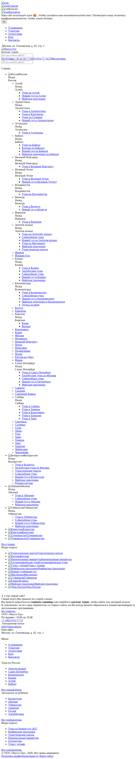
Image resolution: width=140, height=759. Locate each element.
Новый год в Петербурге (36, 381)
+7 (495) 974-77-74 (24, 58)
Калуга (19, 307)
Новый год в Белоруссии (29, 476)
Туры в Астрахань (32, 132)
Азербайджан (16, 714)
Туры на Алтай (30, 92)
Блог (11, 37)
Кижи (25, 323)
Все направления (11, 689)
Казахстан (28, 529)
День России (33, 586)
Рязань (19, 360)
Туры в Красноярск (33, 412)
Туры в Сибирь (31, 406)
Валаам (26, 326)
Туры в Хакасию (31, 415)
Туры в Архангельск (34, 111)
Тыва (18, 437)
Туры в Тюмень (31, 409)
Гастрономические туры (53, 562)
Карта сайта (46, 756)
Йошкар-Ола (22, 255)
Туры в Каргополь (32, 114)
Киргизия (27, 532)
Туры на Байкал (31, 144)
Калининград (16, 674)
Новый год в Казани (34, 277)
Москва (19, 335)
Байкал (12, 683)
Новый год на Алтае (34, 95)
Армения (13, 707)
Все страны (8, 544)
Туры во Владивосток (34, 194)
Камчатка (20, 310)
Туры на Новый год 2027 (22, 728)
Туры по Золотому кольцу (37, 234)
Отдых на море (30, 304)
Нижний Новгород (26, 341)
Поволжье (21, 347)
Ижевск (19, 252)
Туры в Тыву (29, 418)
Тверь (18, 430)
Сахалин (20, 390)
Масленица (30, 574)
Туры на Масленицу (33, 243)
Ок (4, 21)
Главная (13, 5)
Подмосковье (22, 350)
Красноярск (22, 329)
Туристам (13, 30)
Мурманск (21, 338)
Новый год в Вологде (34, 209)
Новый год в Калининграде (38, 298)
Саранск (20, 387)
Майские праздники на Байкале (40, 154)
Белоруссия (15, 698)
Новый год (30, 571)
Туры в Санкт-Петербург (36, 372)
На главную (8, 611)
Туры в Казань (30, 267)
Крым (18, 332)
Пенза (18, 344)
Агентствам (15, 33)
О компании (15, 27)
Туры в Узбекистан (26, 516)
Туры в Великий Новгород (37, 166)
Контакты (14, 12)
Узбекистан (15, 704)
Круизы (24, 556)
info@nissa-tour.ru (11, 626)
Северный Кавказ (25, 393)
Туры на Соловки (32, 117)
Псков (18, 354)
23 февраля (30, 577)
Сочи (18, 427)
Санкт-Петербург (18, 671)
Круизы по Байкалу (33, 148)
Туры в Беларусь (24, 464)
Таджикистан (34, 535)
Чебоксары (21, 449)
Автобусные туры (32, 271)
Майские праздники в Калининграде (43, 301)
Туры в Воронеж (31, 221)
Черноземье (22, 452)
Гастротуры (15, 741)
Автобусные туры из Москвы (39, 375)
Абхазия (13, 701)
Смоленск (21, 421)
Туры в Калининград (34, 292)
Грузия (12, 710)
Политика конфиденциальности (20, 756)
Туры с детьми (36, 565)
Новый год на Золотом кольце (39, 240)
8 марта (24, 580)
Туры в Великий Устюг (35, 178)
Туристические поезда (35, 249)
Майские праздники (33, 98)
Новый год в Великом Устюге (39, 181)
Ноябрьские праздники (51, 568)
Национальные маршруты (56, 559)
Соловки (20, 424)
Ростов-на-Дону (24, 357)
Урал (18, 443)
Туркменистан (36, 538)
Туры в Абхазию (24, 495)
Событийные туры (33, 237)
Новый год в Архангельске (38, 120)
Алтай (12, 680)
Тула (17, 433)
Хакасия (20, 446)
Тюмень (19, 440)
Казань (12, 677)
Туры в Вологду (31, 206)
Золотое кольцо (17, 668)
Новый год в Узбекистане (30, 523)
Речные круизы (24, 483)
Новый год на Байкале (35, 151)
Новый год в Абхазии (27, 501)
